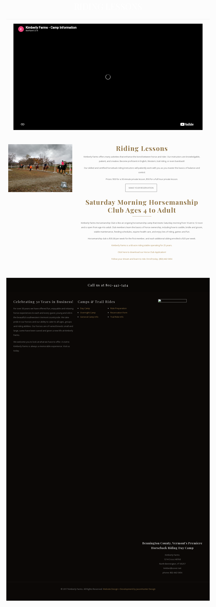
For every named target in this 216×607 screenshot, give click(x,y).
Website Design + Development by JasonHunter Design (129, 589)
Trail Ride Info (116, 316)
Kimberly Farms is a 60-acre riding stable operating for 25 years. (141, 245)
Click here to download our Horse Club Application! (142, 252)
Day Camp (85, 308)
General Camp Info (89, 316)
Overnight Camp (88, 312)
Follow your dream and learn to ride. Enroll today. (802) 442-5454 (141, 258)
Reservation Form (118, 312)
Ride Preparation (118, 308)
